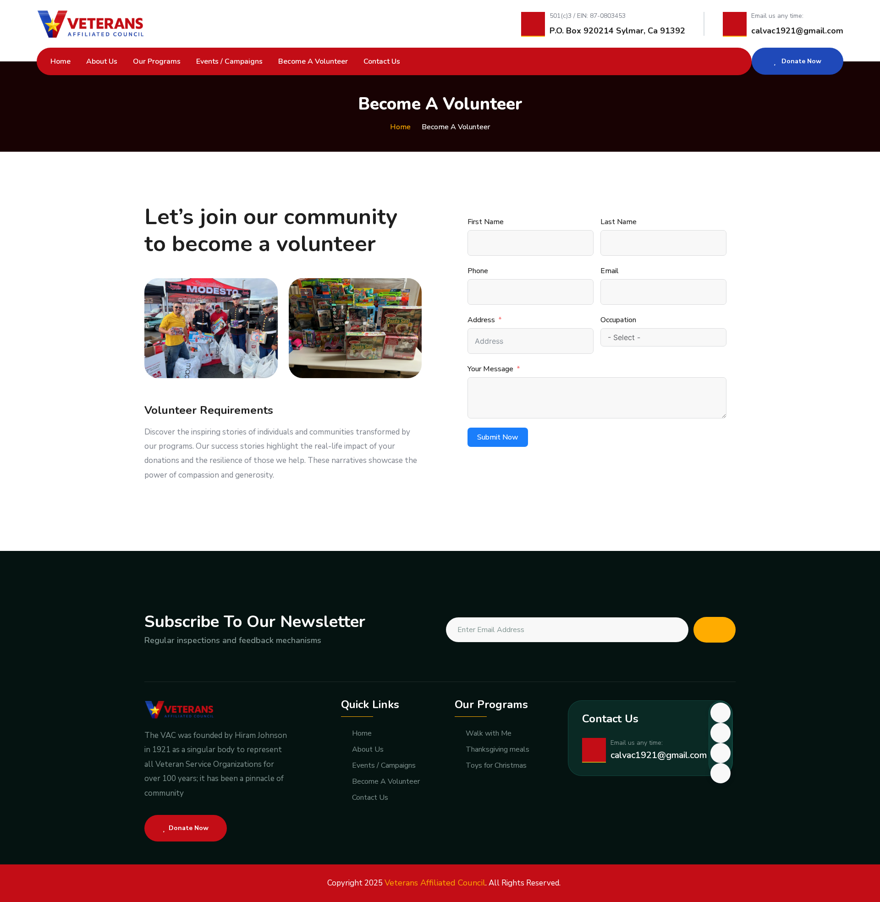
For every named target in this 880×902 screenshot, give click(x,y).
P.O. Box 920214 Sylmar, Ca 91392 (617, 30)
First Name (486, 222)
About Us (101, 61)
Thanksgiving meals (497, 749)
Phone (478, 271)
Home (60, 61)
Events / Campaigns (229, 61)
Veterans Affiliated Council (435, 882)
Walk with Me (489, 733)
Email (609, 271)
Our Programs (157, 61)
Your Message (490, 369)
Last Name (618, 222)
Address (481, 320)
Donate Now (800, 61)
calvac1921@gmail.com (797, 30)
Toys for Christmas (496, 765)
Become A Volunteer (313, 61)
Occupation (618, 320)
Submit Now (497, 437)
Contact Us (381, 61)
